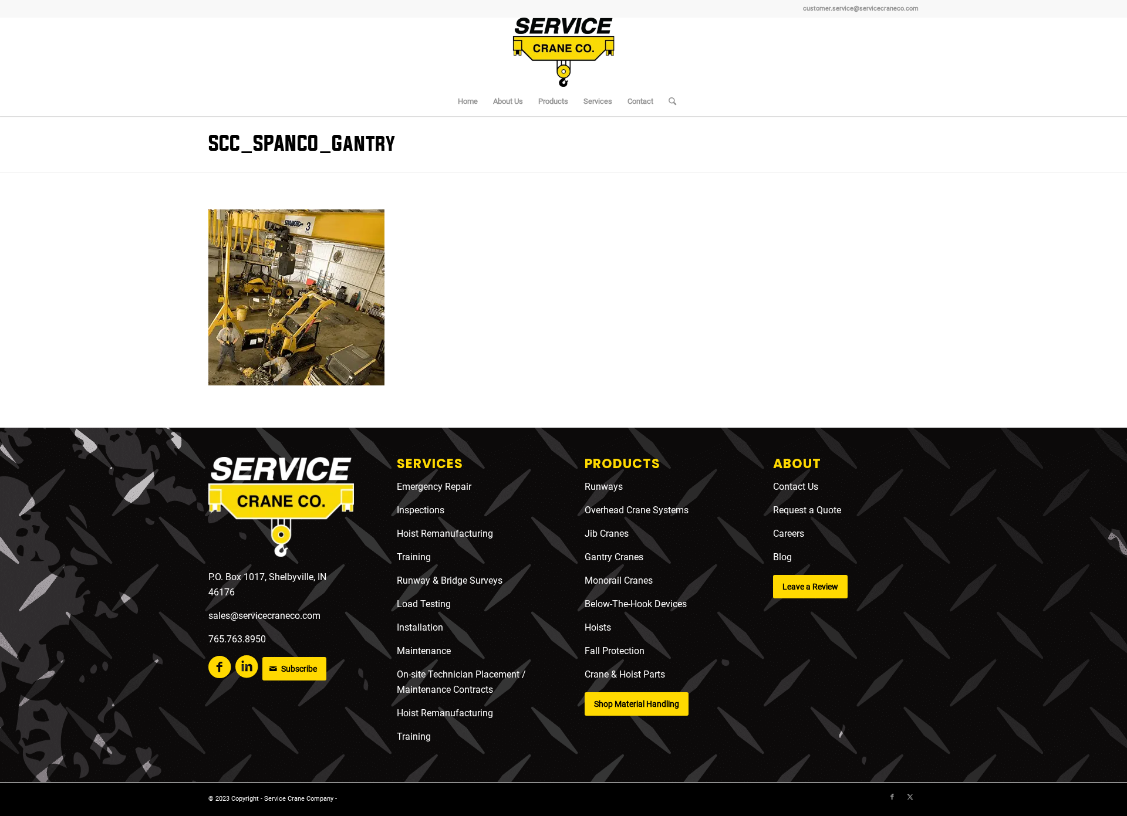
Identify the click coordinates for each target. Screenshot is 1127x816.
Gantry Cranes (614, 557)
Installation (420, 627)
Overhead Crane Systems (637, 510)
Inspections (420, 510)
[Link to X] (910, 797)
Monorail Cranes (619, 580)
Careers (788, 533)
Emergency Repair (434, 486)
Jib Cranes (607, 533)
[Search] (668, 101)
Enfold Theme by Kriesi (372, 799)
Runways (604, 486)
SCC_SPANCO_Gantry (301, 144)
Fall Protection (615, 650)
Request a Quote (807, 510)
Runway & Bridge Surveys (449, 580)
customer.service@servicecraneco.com (861, 8)
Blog (782, 557)
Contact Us (795, 486)
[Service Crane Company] (564, 52)
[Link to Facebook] (892, 797)
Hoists (598, 627)
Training (414, 557)
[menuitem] (467, 101)
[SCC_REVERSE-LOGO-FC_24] (281, 509)
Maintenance (424, 650)
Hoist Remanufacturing (445, 533)
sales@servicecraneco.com (264, 615)
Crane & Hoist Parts (625, 674)
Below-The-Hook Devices (636, 604)
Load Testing (424, 604)
